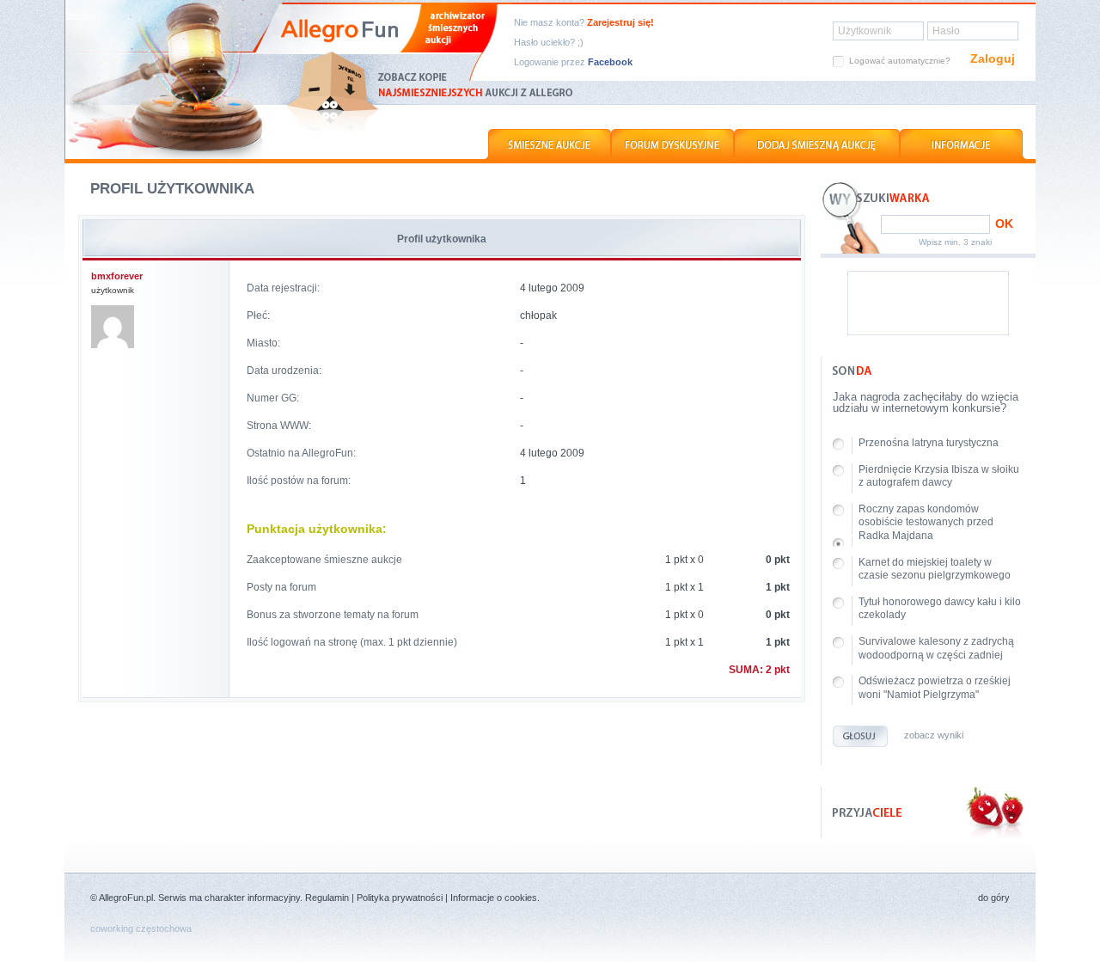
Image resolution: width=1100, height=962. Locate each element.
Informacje (963, 145)
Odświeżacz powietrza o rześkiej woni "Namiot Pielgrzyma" (935, 688)
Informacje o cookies (493, 897)
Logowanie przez (573, 62)
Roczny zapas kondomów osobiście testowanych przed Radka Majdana (926, 522)
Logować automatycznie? (899, 60)
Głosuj (860, 736)
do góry (994, 898)
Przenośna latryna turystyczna (929, 443)
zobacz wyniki (933, 735)
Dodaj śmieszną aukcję (817, 145)
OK (1004, 223)
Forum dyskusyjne (672, 145)
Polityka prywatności (400, 897)
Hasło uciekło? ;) (549, 42)
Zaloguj (992, 58)
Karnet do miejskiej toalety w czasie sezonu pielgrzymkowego (935, 569)
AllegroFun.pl (126, 897)
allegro (168, 79)
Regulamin (327, 897)
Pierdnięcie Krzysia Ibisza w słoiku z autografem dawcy (939, 476)
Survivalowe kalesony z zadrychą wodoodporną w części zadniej (936, 648)
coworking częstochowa (141, 928)
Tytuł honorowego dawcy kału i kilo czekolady (940, 609)
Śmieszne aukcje (547, 145)
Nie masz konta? (584, 23)
